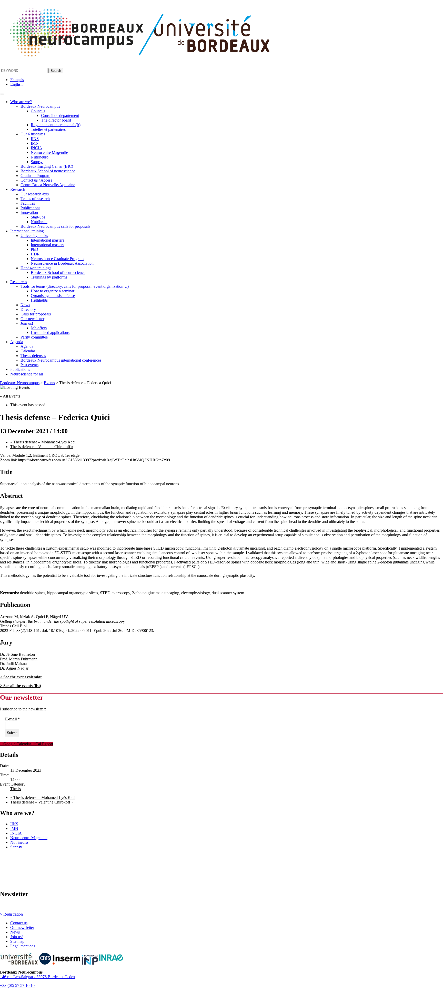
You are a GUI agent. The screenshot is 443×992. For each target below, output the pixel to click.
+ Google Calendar (15, 744)
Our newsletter (32, 318)
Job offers (39, 328)
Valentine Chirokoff (41, 446)
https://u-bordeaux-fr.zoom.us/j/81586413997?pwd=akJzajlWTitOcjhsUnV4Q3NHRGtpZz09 (94, 460)
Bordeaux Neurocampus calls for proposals (55, 226)
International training (27, 231)
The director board (56, 120)
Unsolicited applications (50, 332)
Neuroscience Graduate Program (57, 258)
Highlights (39, 300)
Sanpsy (37, 162)
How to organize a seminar (52, 291)
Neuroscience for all (26, 374)
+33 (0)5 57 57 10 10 (17, 985)
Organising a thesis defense (53, 295)
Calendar (28, 351)
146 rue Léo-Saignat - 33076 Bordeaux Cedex (37, 977)
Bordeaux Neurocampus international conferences (61, 360)
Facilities (28, 203)
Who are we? (21, 102)
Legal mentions (22, 946)
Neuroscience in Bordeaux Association (62, 263)
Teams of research (35, 198)
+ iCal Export (42, 744)
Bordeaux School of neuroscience (48, 171)
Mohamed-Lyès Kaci (42, 442)
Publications (30, 208)
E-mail (12, 719)
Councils (38, 111)
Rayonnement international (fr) (55, 125)
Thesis (15, 789)
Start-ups (38, 217)
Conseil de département (60, 115)
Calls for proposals (36, 314)
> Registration (11, 914)
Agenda (16, 342)
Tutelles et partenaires (48, 129)
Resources (18, 282)
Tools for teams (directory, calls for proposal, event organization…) (75, 286)
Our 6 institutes (33, 134)
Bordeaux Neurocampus (40, 106)
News (25, 305)
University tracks (34, 235)
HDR (35, 254)
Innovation (29, 212)
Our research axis (35, 194)
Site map (17, 941)
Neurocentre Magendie (49, 152)
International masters (47, 240)
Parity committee (34, 337)
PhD (34, 249)
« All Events (10, 396)
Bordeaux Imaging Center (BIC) (47, 166)
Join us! (27, 323)
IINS (35, 138)
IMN (35, 143)
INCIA (36, 148)
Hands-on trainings (36, 268)
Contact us (18, 923)
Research (17, 189)
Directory (28, 309)
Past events (29, 365)
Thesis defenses (33, 355)
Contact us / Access (36, 180)
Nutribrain (39, 222)
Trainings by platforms (49, 277)
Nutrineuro (39, 157)
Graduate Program (35, 175)
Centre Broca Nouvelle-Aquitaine (48, 185)
